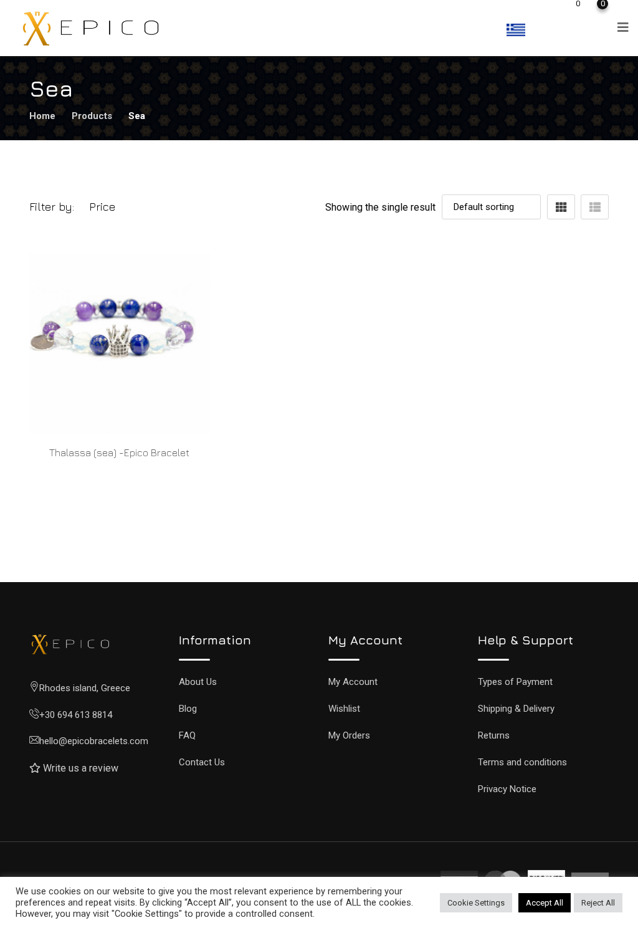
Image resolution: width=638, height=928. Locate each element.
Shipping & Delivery (516, 708)
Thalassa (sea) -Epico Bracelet (119, 452)
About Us (198, 681)
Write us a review (80, 768)
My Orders (349, 735)
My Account (353, 681)
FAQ (187, 735)
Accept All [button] (544, 902)
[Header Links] (547, 8)
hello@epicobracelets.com (93, 741)
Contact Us (202, 762)
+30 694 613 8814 (75, 714)
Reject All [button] (598, 902)
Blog (188, 708)
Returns (494, 735)
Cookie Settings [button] (476, 902)
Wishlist (344, 708)
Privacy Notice (507, 789)
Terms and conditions (522, 762)
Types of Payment (515, 681)
